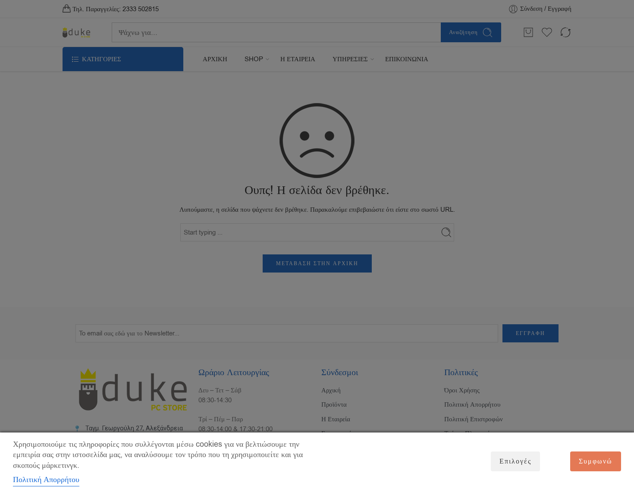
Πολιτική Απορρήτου (46, 479)
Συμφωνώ (595, 461)
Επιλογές (515, 461)
